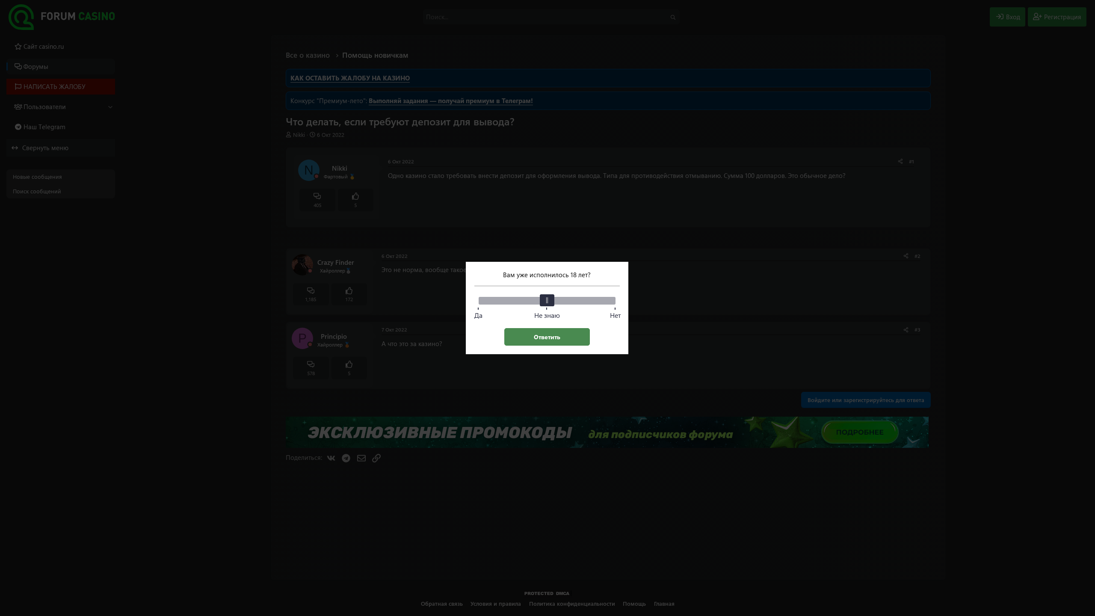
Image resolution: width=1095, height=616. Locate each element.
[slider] (547, 300)
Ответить (547, 337)
